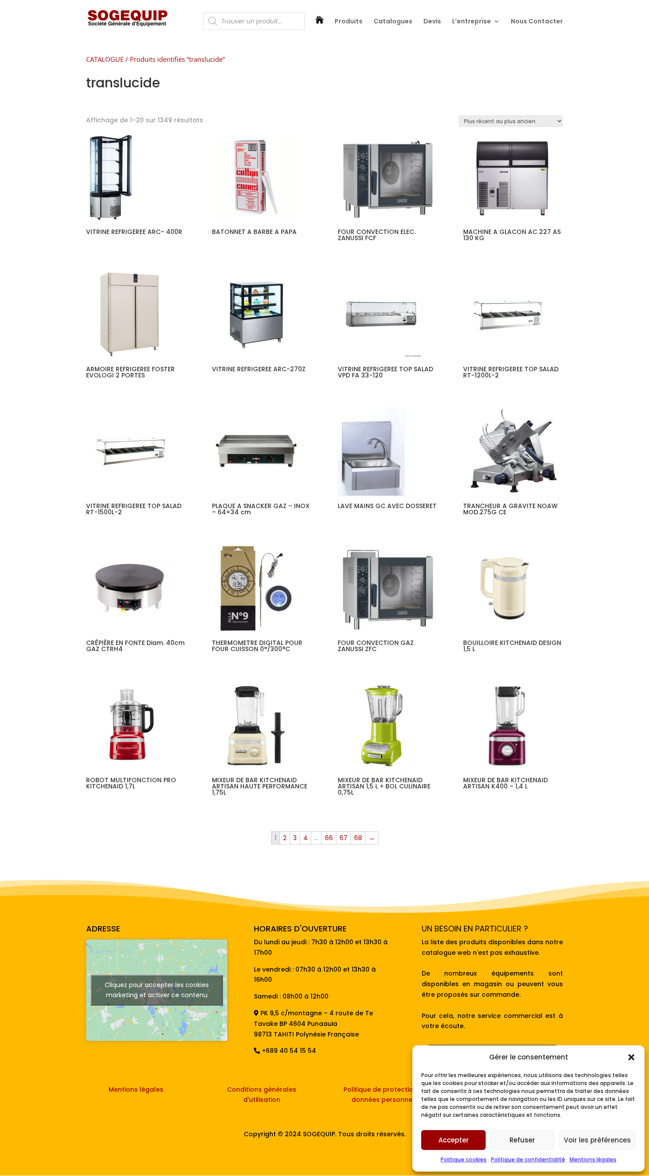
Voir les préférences (597, 1140)
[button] (631, 1057)
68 (358, 837)
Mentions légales (593, 1159)
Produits (348, 22)
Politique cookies (464, 1159)
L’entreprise (471, 22)
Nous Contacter (537, 22)
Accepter (453, 1140)
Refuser (522, 1140)
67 (343, 837)
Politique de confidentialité (528, 1159)
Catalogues (393, 22)
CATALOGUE (105, 59)
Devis (432, 22)
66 (329, 837)
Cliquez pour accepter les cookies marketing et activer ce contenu (157, 989)
